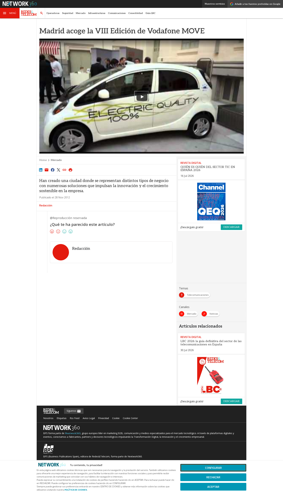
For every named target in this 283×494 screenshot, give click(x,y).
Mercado (81, 13)
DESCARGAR (231, 227)
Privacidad (103, 418)
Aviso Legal (89, 418)
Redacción (45, 205)
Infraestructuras (96, 13)
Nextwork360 (73, 433)
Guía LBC (150, 13)
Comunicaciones (117, 13)
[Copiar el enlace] (64, 170)
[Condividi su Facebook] (52, 170)
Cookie (116, 418)
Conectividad (135, 13)
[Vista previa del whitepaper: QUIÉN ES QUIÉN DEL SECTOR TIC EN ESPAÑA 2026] (211, 201)
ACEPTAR (213, 487)
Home (43, 160)
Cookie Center (130, 418)
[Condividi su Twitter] (58, 170)
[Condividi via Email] (46, 170)
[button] (10, 13)
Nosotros (48, 418)
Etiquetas (61, 418)
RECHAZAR (213, 477)
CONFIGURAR (213, 468)
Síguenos (72, 410)
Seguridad (67, 13)
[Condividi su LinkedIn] (40, 170)
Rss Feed (74, 418)
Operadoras (52, 13)
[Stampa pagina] (70, 170)
